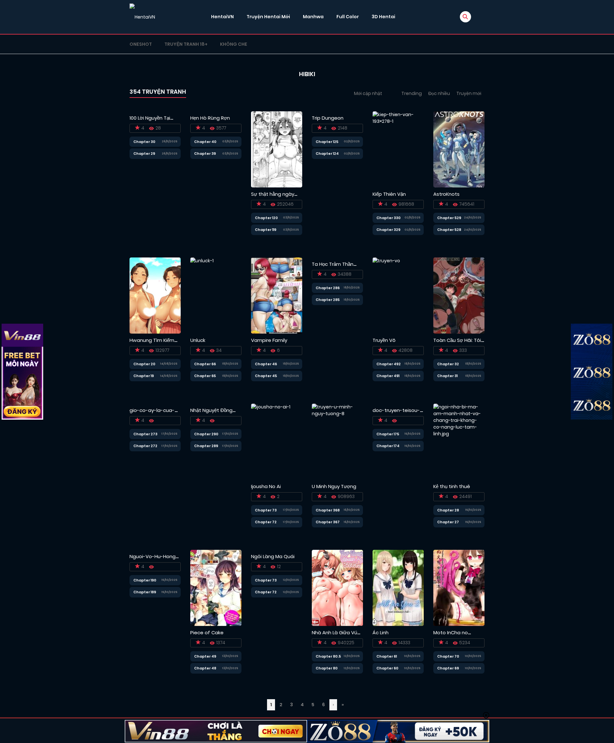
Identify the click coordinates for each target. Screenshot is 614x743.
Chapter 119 (265, 229)
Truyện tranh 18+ (186, 44)
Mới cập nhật (368, 93)
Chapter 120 (266, 217)
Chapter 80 (327, 668)
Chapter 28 (448, 510)
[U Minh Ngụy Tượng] (337, 441)
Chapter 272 (145, 445)
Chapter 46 (266, 364)
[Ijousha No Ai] (270, 441)
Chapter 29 (144, 153)
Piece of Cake (207, 632)
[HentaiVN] (142, 17)
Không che (233, 44)
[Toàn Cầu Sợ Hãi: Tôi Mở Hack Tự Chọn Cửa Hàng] (458, 295)
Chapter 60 (387, 668)
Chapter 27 (448, 522)
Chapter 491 (387, 375)
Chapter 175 (387, 434)
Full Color (347, 16)
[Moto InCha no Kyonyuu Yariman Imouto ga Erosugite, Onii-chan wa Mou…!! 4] (458, 587)
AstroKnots (446, 194)
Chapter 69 (448, 668)
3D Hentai (383, 16)
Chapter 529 (449, 217)
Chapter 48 (205, 668)
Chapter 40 (205, 141)
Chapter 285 (328, 299)
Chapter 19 (143, 375)
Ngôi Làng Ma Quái (273, 556)
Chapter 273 (145, 434)
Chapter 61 (386, 656)
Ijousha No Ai (266, 486)
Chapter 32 (448, 364)
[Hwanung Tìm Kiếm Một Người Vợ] (155, 295)
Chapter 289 (206, 445)
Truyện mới (468, 93)
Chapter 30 (144, 141)
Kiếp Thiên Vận (389, 194)
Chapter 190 (144, 580)
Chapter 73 (266, 510)
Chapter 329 (388, 229)
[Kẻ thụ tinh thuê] (458, 441)
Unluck (197, 340)
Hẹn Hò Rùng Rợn (210, 118)
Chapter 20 (144, 364)
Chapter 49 (205, 656)
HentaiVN (222, 16)
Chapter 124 (327, 153)
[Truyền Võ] (386, 295)
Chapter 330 (388, 217)
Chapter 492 (388, 364)
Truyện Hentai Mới (268, 16)
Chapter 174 (387, 445)
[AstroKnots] (458, 149)
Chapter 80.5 (328, 656)
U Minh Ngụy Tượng (334, 486)
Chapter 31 (447, 375)
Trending (411, 93)
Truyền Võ (384, 340)
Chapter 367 (328, 522)
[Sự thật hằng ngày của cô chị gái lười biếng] (276, 149)
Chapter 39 (205, 153)
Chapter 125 (327, 141)
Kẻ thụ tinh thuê (451, 486)
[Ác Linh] (398, 587)
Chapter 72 (266, 522)
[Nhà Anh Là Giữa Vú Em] (337, 587)
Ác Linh (381, 632)
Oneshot (141, 44)
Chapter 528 (449, 229)
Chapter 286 (328, 287)
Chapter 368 (328, 510)
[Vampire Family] (276, 295)
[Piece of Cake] (215, 587)
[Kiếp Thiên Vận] (398, 149)
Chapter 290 (206, 434)
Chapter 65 (205, 375)
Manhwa (313, 16)
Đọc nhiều (439, 93)
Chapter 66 (205, 364)
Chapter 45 (266, 375)
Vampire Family (269, 340)
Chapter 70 (448, 656)
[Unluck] (202, 295)
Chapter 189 (144, 592)
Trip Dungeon (327, 118)
